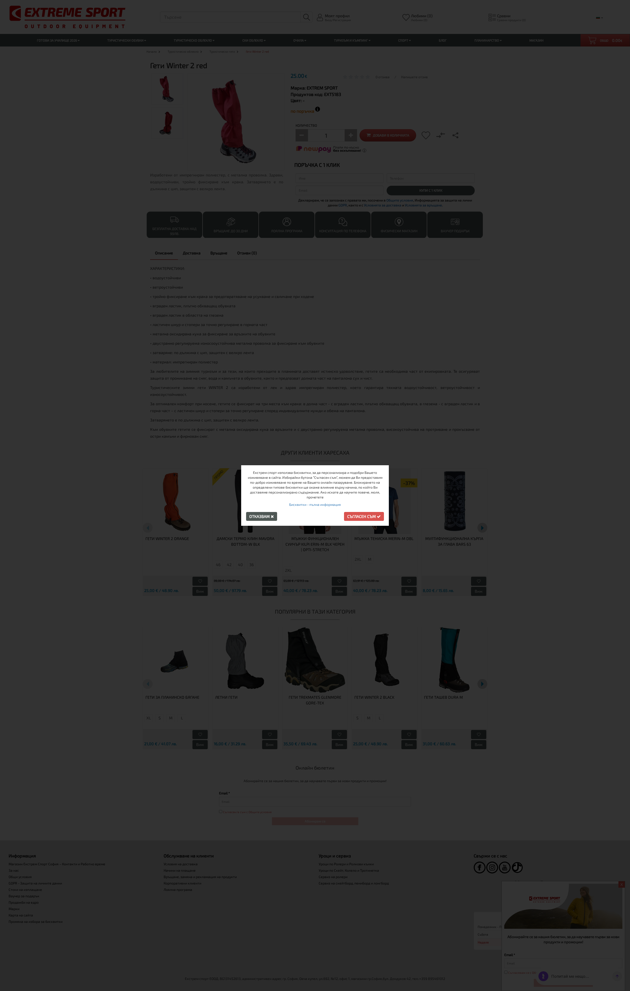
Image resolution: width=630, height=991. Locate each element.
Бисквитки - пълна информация (315, 504)
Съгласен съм (362, 516)
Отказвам (260, 516)
